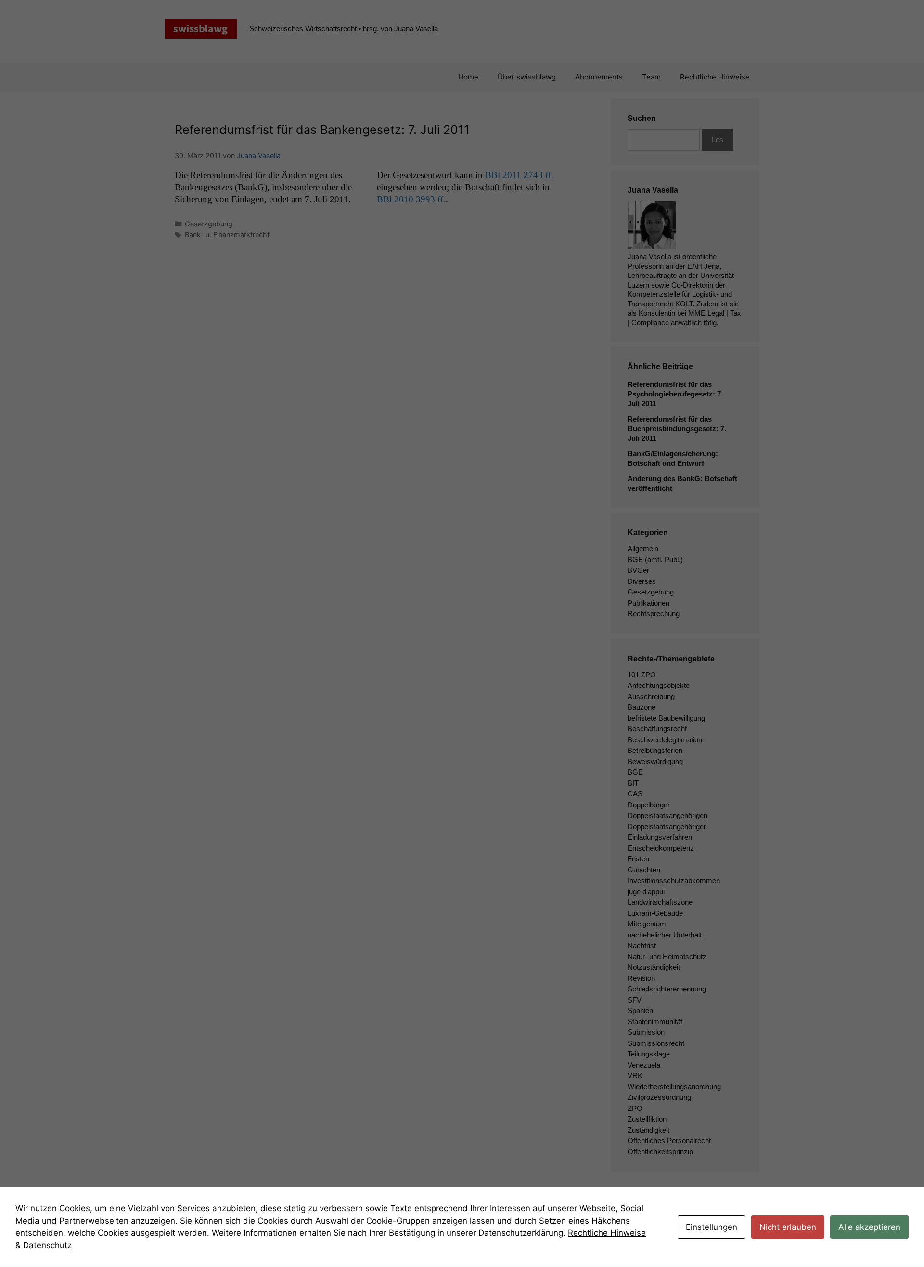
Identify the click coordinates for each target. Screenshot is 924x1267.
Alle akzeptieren (869, 1227)
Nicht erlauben (787, 1227)
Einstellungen (711, 1227)
